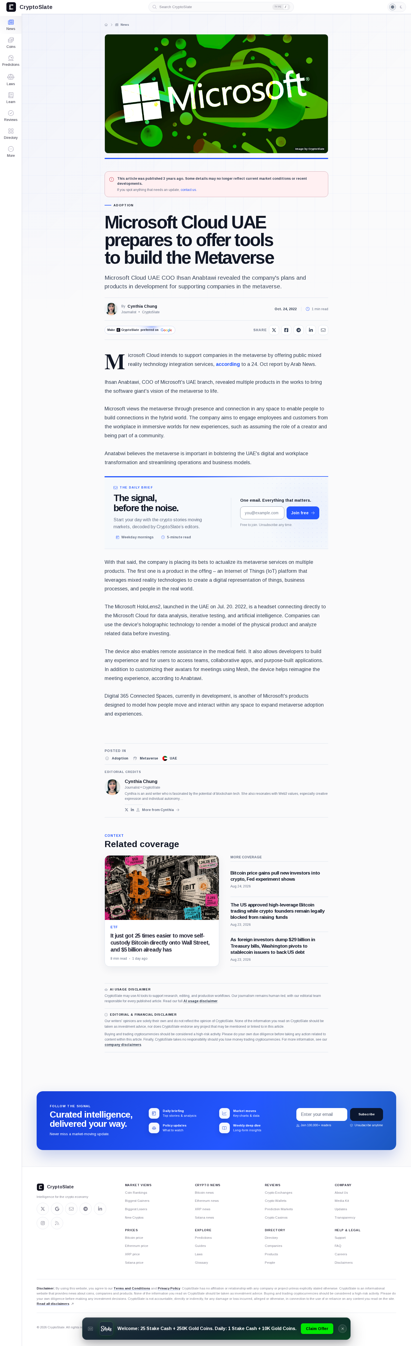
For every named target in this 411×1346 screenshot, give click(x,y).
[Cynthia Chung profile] (112, 787)
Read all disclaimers (53, 1303)
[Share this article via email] (323, 330)
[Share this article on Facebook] (286, 330)
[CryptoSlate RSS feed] (57, 1223)
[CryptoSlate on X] (43, 1209)
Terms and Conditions (132, 1288)
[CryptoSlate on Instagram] (43, 1223)
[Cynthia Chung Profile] (111, 309)
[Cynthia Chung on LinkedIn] (132, 810)
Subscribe (366, 1114)
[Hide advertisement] (342, 1328)
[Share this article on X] (274, 330)
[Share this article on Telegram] (299, 330)
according (228, 364)
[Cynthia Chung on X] (126, 810)
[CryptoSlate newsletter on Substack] (71, 1209)
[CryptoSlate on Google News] (57, 1209)
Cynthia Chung (142, 306)
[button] (11, 152)
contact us (188, 190)
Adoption (124, 205)
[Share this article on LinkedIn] (311, 330)
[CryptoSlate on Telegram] (85, 1209)
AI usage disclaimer (200, 1001)
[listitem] (116, 758)
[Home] (106, 24)
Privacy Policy (169, 1288)
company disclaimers (123, 1045)
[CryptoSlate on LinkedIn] (100, 1209)
